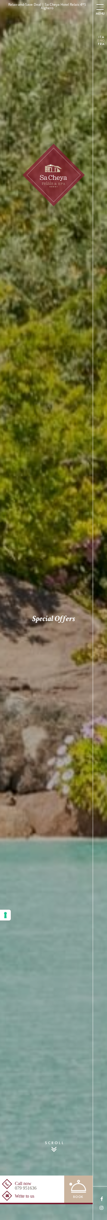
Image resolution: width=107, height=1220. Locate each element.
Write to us (24, 1196)
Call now (26, 1185)
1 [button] (36, 1184)
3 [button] (53, 1184)
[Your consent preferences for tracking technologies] (5, 915)
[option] (53, 610)
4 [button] (62, 1184)
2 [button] (46, 1184)
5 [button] (70, 1184)
